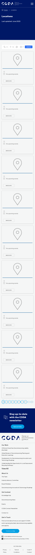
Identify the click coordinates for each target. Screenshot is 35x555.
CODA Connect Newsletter (10, 508)
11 (22, 402)
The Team (4, 476)
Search (29, 47)
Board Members (6, 484)
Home (6, 10)
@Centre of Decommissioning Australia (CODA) (16, 538)
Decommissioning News (8, 500)
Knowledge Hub (6, 495)
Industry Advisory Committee (10, 480)
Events (4, 504)
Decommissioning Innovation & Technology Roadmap (17, 487)
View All (5, 469)
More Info (9, 81)
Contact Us (5, 513)
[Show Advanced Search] (17, 47)
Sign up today (17, 426)
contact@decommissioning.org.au (13, 536)
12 (25, 402)
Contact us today (10, 531)
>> (31, 402)
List (21, 47)
